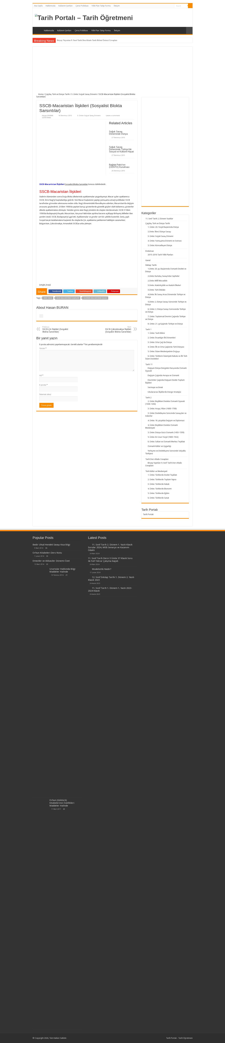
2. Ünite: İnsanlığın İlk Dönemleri (162, 338)
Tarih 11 (148, 364)
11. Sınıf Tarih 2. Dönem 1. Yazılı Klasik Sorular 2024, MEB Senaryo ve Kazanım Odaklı (110, 547)
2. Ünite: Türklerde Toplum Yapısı (162, 479)
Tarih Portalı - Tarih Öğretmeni (179, 1038)
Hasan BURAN (47, 116)
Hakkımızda (50, 6)
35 (47, 556)
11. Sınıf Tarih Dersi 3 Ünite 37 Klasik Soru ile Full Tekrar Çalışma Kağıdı (110, 559)
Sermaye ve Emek (155, 387)
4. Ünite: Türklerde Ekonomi (160, 488)
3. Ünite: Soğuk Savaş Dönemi (84, 94)
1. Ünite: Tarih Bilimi (156, 333)
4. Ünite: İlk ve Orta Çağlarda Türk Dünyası (166, 347)
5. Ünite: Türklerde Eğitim (158, 493)
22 (47, 564)
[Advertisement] (112, 71)
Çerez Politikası (82, 6)
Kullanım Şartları (65, 6)
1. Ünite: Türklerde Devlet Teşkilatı (162, 475)
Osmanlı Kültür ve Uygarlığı (159, 446)
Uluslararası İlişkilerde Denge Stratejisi (164, 392)
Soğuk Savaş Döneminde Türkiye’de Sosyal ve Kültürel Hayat (121, 149)
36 (46, 548)
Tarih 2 (148, 397)
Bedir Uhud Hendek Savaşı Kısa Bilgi (51, 544)
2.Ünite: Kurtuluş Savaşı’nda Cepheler (164, 276)
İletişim (117, 6)
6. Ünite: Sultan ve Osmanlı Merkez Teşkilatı (166, 441)
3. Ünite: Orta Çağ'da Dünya (160, 342)
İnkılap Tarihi (151, 265)
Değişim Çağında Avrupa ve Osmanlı (163, 375)
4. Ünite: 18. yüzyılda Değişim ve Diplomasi (166, 420)
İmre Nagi (48, 298)
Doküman (149, 251)
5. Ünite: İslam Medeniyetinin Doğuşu (164, 351)
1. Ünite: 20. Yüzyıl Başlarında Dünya (163, 227)
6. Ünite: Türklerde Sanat (158, 498)
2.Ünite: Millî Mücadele (157, 281)
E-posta (43, 385)
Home (40, 94)
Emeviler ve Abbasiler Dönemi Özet (51, 560)
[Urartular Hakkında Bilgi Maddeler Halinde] (40, 682)
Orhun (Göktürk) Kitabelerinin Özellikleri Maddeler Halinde (61, 803)
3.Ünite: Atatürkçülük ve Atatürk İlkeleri (164, 285)
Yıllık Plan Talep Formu (101, 6)
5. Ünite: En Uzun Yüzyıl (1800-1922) (163, 437)
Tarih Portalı (148, 514)
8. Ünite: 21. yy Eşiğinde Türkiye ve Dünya (165, 324)
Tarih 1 (148, 329)
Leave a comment (113, 116)
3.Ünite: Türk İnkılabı (156, 290)
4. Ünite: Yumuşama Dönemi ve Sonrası (165, 241)
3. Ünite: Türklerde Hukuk (158, 484)
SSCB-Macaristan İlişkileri (67, 298)
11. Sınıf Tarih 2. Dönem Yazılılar (159, 218)
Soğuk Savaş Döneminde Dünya (118, 132)
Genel (147, 260)
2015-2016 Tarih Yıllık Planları (160, 255)
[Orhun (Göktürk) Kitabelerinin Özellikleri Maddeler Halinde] (40, 913)
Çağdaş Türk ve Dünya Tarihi (57, 94)
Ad (41, 375)
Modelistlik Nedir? (101, 569)
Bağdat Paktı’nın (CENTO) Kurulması (119, 165)
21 (67, 575)
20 (64, 809)
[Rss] (172, 6)
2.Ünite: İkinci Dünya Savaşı (159, 231)
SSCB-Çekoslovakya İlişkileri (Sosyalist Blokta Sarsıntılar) (118, 329)
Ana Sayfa (38, 6)
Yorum (43, 348)
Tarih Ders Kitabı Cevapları (157, 459)
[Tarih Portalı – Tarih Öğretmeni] (84, 17)
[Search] (190, 6)
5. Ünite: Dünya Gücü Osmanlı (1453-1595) (166, 432)
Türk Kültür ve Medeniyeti (156, 471)
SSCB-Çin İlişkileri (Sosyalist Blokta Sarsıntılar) (55, 329)
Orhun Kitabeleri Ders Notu (47, 552)
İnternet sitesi (45, 394)
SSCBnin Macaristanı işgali (95, 298)
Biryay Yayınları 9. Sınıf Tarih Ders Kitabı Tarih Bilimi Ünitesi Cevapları (87, 40)
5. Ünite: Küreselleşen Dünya (160, 245)
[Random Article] (189, 30)
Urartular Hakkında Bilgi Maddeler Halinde (62, 570)
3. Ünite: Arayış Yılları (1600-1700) (162, 408)
